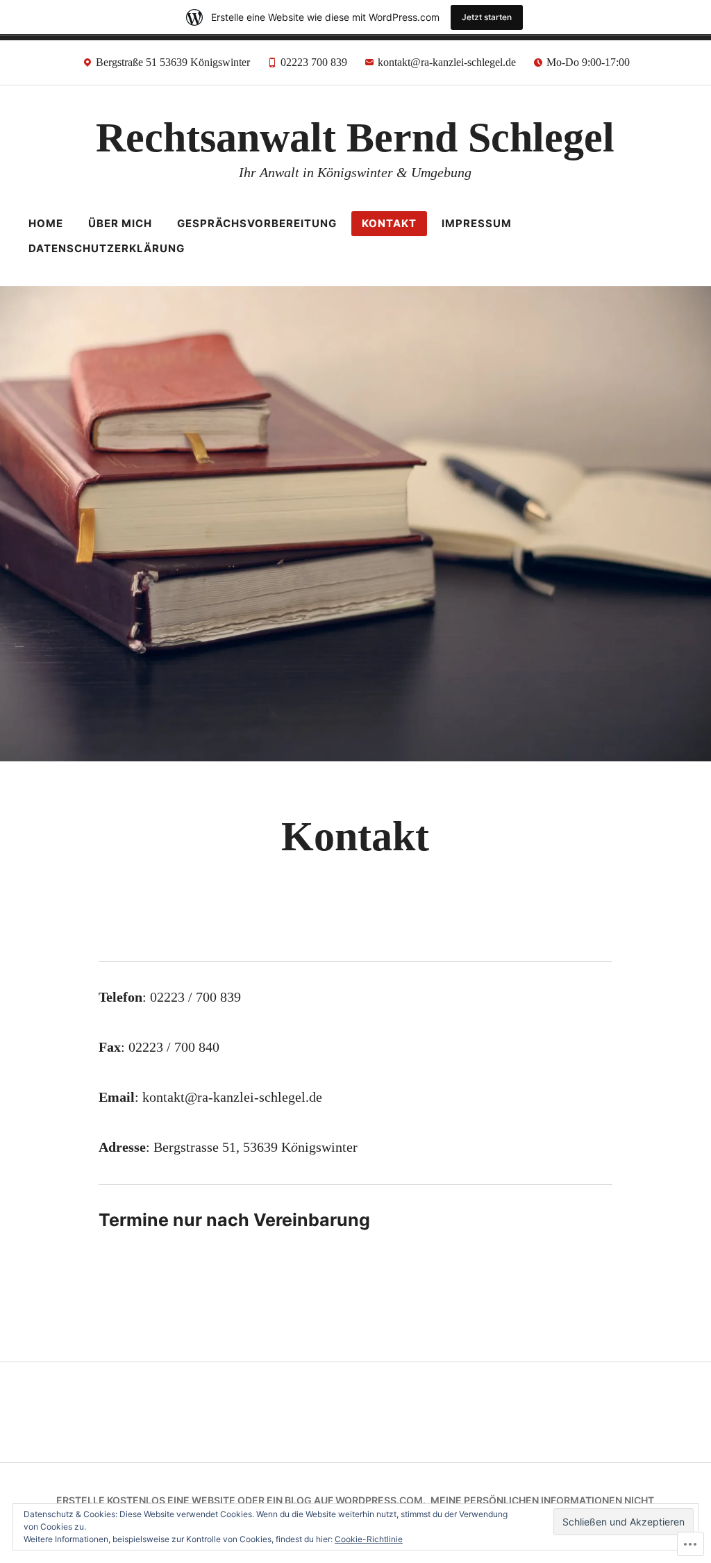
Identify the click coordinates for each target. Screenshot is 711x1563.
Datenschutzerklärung (106, 248)
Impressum (477, 223)
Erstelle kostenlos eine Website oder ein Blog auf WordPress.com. (241, 1500)
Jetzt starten (487, 17)
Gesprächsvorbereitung (257, 223)
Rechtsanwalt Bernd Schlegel (355, 137)
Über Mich (120, 223)
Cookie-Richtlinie (369, 1539)
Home (45, 223)
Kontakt (389, 223)
